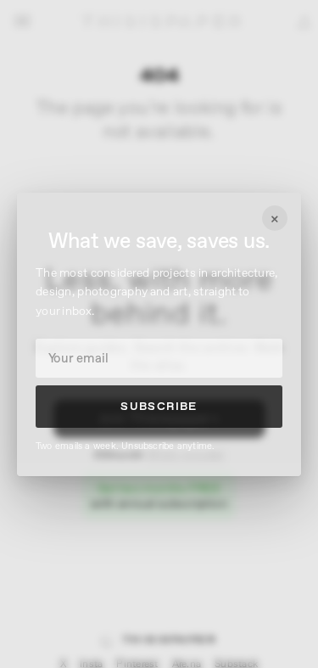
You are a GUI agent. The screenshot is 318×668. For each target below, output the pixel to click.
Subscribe (159, 407)
